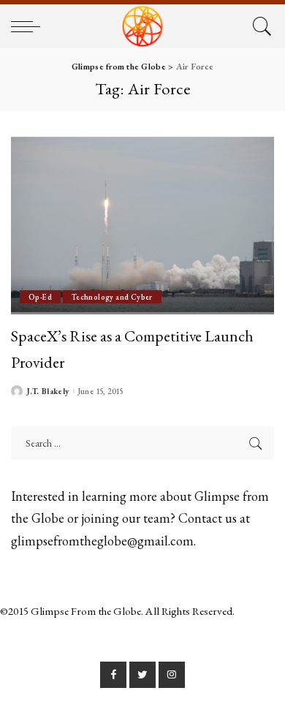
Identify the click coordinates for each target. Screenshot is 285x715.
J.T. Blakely (47, 391)
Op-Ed (40, 297)
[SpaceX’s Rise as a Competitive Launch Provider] (142, 225)
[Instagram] (172, 675)
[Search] (260, 26)
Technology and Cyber (112, 297)
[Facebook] (113, 675)
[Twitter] (142, 675)
